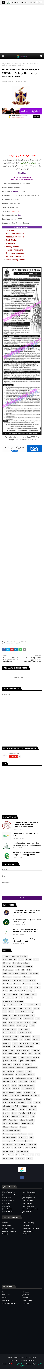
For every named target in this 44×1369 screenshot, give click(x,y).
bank (17, 970)
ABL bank (16, 1089)
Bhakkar (6, 1127)
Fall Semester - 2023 (9, 1137)
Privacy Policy (27, 1300)
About (16, 1358)
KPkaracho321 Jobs (9, 1144)
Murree (28, 1033)
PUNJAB (28, 959)
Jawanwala (28, 1141)
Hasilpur (22, 1057)
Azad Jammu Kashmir (10, 1040)
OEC (16, 1036)
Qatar (11, 1012)
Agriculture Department (11, 1005)
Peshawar (17, 977)
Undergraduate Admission (24, 1078)
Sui (27, 1116)
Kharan (14, 1113)
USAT (23, 1155)
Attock (15, 1008)
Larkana (5, 1099)
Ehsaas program (8, 1050)
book (5, 1158)
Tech (37, 1019)
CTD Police (24, 1106)
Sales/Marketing (25, 1043)
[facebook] (22, 1177)
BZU (10, 1022)
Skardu (24, 1054)
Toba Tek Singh (8, 1078)
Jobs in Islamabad (8, 1200)
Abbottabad (20, 998)
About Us (26, 1292)
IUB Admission (27, 1096)
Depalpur (6, 1109)
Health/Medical (8, 970)
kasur (30, 1054)
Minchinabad (19, 1148)
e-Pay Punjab (20, 1158)
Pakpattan (17, 1064)
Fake (30, 1134)
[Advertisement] (22, 29)
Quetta (37, 987)
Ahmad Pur (6, 1106)
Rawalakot (15, 1116)
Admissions (34, 973)
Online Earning (25, 1036)
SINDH (29, 970)
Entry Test (6, 1096)
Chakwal (6, 1082)
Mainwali (6, 1085)
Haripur (28, 1071)
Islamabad (6, 963)
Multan (15, 973)
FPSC (32, 1005)
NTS (20, 1019)
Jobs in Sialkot (27, 1212)
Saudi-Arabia (19, 1001)
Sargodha (6, 994)
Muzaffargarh (30, 1061)
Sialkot (24, 991)
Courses (6, 1057)
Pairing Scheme (8, 1155)
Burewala (27, 1092)
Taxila (19, 1026)
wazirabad (6, 1089)
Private (36, 959)
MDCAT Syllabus (16, 1099)
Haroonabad (7, 1054)
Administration (22, 956)
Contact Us (6, 1295)
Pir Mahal (6, 1116)
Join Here (22, 215)
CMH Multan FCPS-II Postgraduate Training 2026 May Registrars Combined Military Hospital (25, 824)
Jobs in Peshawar (28, 1206)
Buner (19, 1092)
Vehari (38, 1078)
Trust (17, 1155)
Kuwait (37, 1096)
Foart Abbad (23, 1137)
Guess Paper (7, 1141)
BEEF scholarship (27, 1123)
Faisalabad (24, 973)
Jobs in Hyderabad (29, 1198)
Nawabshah (7, 1064)
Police (5, 991)
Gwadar (27, 1040)
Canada (33, 1106)
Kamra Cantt (22, 1144)
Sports (14, 1085)
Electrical (5, 1223)
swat (34, 1022)
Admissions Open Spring (11, 1123)
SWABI (15, 1043)
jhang (25, 1026)
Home (4, 63)
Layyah (27, 1029)
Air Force (36, 1036)
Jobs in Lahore (7, 1203)
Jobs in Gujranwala (29, 1195)
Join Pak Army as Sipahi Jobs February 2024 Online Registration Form (27, 921)
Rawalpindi (6, 980)
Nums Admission (22, 1151)
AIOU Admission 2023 (27, 1120)
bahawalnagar (8, 987)
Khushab (13, 1061)
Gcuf (20, 1029)
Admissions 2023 (8, 1092)
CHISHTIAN (6, 1015)
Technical (35, 1043)
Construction (23, 1082)
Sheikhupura (27, 1064)
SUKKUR (36, 1008)
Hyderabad (18, 1022)
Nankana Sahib (8, 1075)
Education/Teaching (13, 642)
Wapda (31, 991)
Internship (26, 1225)
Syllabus (31, 1075)
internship (36, 984)
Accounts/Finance (9, 966)
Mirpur (17, 1054)
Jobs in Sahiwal (7, 1212)
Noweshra (6, 1043)
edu (32, 1116)
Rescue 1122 (20, 1012)
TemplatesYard (19, 1364)
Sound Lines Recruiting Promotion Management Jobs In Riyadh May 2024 (27, 844)
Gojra (14, 1109)
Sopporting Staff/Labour (20, 963)
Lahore (9, 63)
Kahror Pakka (31, 1109)
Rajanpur (27, 1022)
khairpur (20, 1068)
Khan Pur (6, 1113)
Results (17, 991)
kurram (29, 1158)
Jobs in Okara (6, 1206)
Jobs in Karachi (28, 1200)
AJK (11, 991)
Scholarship (31, 980)
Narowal (35, 1040)
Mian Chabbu (7, 1148)
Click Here (22, 173)
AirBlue (37, 1054)
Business (14, 1127)
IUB (31, 987)
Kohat (14, 1029)
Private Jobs (6, 1234)
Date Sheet (29, 1047)
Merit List (18, 987)
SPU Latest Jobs (20, 1075)
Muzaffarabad (7, 1036)
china (11, 1158)
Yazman (30, 1155)
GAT (31, 1137)
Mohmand (31, 1113)
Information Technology (31, 1228)
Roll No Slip (7, 1008)
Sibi (22, 1116)
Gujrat (12, 1026)
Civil (21, 1040)
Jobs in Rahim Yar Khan (30, 1209)
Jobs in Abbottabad (8, 1192)
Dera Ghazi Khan (25, 1008)
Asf (14, 1047)
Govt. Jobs (26, 1234)
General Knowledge (23, 1050)
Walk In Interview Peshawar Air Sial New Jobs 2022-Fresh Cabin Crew (26, 930)
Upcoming (30, 1012)
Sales (29, 1103)
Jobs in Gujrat (6, 1198)
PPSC (25, 987)
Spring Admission (9, 1068)
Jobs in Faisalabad (8, 1195)
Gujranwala (26, 984)
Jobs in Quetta (7, 1209)
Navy (37, 1005)
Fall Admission (28, 1019)
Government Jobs (7, 644)
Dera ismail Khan (8, 1071)
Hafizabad (35, 1050)
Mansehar (22, 1113)
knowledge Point (9, 81)
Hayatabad (16, 1096)
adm (37, 1155)
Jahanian (21, 1109)
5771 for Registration (10, 1120)
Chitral (32, 1026)
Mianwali (21, 1033)
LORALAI (32, 1082)
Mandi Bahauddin (9, 1103)
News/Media (7, 984)
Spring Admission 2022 (26, 1085)
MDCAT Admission (9, 1033)
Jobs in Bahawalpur (29, 1192)
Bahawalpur (26, 977)
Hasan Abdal (18, 1141)
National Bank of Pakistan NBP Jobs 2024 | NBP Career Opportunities (26, 854)
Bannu (5, 1026)
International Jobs (18, 980)
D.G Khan (20, 1047)
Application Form (31, 1068)
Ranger (5, 1019)
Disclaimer (5, 1300)
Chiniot (14, 1082)
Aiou (4, 1012)
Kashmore (32, 1144)
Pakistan (14, 192)
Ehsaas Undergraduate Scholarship (14, 1134)
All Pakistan (7, 973)
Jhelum (5, 1061)
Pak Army (17, 984)
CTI (34, 1092)
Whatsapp (6, 1047)
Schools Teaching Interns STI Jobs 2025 (25, 834)
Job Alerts (26, 1295)
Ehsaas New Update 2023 (11, 1130)
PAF (32, 1015)
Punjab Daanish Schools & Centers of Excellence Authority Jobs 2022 (27, 911)
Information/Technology (21, 1015)
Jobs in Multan (27, 1203)
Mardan (13, 1019)
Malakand (27, 1099)
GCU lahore (24, 642)
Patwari (29, 998)
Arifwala (16, 1106)
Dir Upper (23, 1127)
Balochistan (7, 977)
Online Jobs (21, 1103)
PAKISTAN (20, 966)
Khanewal (6, 1029)
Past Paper (26, 1303)
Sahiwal (14, 994)
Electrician (20, 1071)
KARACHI (29, 966)
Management (7, 1001)
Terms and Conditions (9, 1303)
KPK (23, 970)
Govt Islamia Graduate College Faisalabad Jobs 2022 (24, 940)
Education (24, 1005)
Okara (33, 994)
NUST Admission (8, 1151)
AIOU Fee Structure (28, 1089)
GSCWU (14, 1057)
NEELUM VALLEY (31, 1148)
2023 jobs (37, 1103)
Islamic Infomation (33, 1057)
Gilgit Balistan (24, 994)
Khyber (21, 1061)
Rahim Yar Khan (8, 998)
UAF (4, 1022)
